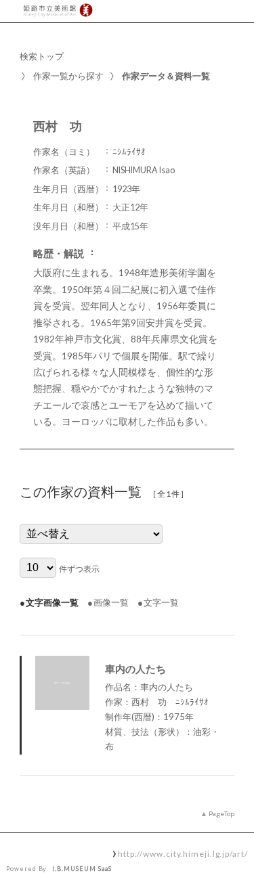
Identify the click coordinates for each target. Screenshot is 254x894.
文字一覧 (161, 602)
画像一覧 (111, 602)
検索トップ (42, 56)
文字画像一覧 (52, 602)
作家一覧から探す (68, 75)
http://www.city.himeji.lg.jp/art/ (183, 853)
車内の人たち (135, 669)
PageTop (221, 813)
